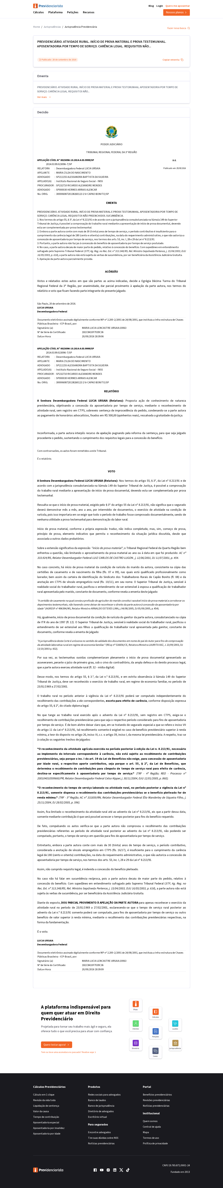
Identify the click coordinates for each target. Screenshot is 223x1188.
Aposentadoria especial (46, 1122)
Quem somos (150, 1121)
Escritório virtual (97, 1116)
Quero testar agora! (55, 1045)
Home (36, 27)
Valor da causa (41, 1111)
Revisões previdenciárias (156, 1100)
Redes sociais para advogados (104, 1094)
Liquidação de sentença (46, 1105)
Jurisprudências (52, 27)
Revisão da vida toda (44, 1100)
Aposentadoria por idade (46, 1133)
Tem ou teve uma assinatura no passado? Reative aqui (67, 1052)
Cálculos (38, 12)
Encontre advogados (99, 1132)
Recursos (88, 12)
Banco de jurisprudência (101, 1105)
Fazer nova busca (176, 28)
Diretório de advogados (101, 1111)
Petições (72, 12)
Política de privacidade (155, 1143)
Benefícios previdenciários (157, 1094)
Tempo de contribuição (46, 1116)
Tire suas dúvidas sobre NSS (103, 1137)
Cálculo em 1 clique (43, 1094)
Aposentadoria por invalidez (48, 1128)
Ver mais (42, 97)
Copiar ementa (171, 60)
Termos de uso (151, 1137)
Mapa (146, 1132)
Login (159, 6)
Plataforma (55, 12)
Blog (151, 6)
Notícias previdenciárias (101, 1143)
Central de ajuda (152, 1126)
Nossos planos (175, 12)
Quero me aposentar (178, 6)
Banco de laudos (97, 1100)
